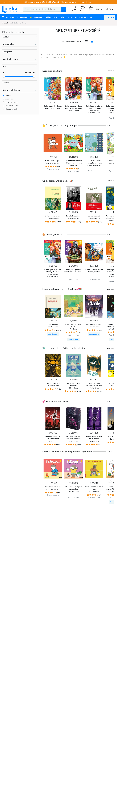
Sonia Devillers (73, 218)
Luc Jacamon (94, 327)
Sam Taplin (73, 165)
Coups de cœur (86, 17)
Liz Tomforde (52, 441)
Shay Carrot (73, 441)
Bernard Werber (53, 386)
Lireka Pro (110, 17)
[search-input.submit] (63, 9)
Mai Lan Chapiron (52, 163)
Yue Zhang (73, 329)
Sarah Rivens (94, 441)
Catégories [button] (9, 17)
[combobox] (42, 9)
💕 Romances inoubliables (55, 401)
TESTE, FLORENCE (52, 489)
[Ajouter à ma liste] (60, 78)
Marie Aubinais (94, 491)
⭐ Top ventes (36, 17)
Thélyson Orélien (53, 218)
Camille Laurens (52, 327)
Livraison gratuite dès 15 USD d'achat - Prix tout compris (50, 2)
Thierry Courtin (73, 491)
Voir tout (110, 71)
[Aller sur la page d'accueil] (9, 9)
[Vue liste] (86, 41)
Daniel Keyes (94, 388)
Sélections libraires (68, 17)
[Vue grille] (92, 41)
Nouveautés (22, 17)
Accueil (5, 23)
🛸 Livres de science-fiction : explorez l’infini (63, 348)
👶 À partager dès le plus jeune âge (59, 125)
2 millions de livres (85, 2)
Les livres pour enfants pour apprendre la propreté (67, 451)
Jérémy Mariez (73, 111)
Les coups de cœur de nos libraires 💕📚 (62, 289)
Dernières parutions (52, 70)
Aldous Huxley (73, 388)
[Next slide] (110, 97)
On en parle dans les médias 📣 (57, 180)
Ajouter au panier (52, 98)
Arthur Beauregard (94, 165)
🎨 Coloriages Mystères (54, 234)
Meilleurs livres (51, 17)
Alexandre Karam (94, 112)
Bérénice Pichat (94, 218)
